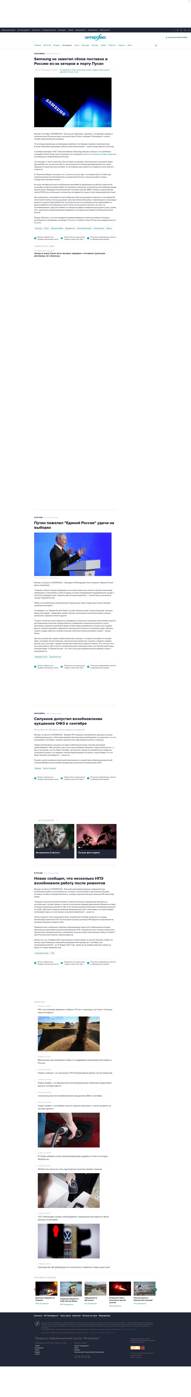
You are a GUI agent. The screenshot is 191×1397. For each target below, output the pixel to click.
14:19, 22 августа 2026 (51, 518)
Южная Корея (99, 228)
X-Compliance (39, 1348)
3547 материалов (66, 1304)
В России (47, 45)
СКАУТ (37, 1350)
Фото (130, 45)
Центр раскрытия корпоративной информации (89, 1352)
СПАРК (37, 1346)
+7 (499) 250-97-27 (110, 1333)
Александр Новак (42, 403)
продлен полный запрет (75, 387)
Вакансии (77, 1316)
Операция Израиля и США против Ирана (69, 1300)
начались (48, 341)
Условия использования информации (142, 1353)
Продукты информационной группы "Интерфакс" (67, 1338)
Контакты (38, 1316)
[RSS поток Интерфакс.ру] (85, 1356)
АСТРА (37, 1354)
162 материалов (91, 1304)
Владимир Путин (41, 657)
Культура (85, 45)
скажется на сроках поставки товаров (98, 154)
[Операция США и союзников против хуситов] (120, 1295)
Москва (95, 45)
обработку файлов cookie (129, 1329)
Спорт (76, 45)
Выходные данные (136, 1355)
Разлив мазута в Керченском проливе (143, 1299)
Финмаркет (62, 30)
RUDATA (77, 1350)
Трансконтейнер (57, 228)
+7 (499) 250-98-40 (94, 1333)
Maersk (109, 228)
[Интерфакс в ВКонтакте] (82, 1356)
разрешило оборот (72, 321)
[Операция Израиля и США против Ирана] (71, 1296)
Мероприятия (105, 30)
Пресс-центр (65, 1316)
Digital (103, 45)
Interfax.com (36, 30)
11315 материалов (42, 1304)
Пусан (46, 228)
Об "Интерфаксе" (23, 30)
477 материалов (140, 1304)
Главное (37, 45)
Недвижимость (80, 30)
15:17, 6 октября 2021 (52, 54)
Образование (93, 30)
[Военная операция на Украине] (46, 1295)
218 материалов (115, 1306)
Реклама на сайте (89, 1316)
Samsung (38, 228)
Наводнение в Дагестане (91, 1299)
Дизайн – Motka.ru (136, 1357)
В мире (57, 45)
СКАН (76, 1348)
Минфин (38, 768)
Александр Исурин (84, 228)
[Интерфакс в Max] (89, 1356)
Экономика (67, 45)
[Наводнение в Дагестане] (95, 1295)
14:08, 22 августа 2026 (53, 272)
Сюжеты (121, 45)
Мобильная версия (8, 30)
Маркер (37, 1352)
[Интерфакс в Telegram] (79, 1356)
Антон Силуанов (49, 768)
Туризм (70, 30)
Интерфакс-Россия (49, 30)
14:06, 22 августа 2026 (53, 713)
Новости (112, 45)
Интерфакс (95, 37)
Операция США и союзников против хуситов (117, 1300)
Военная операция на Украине (45, 1299)
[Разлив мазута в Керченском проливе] (145, 1295)
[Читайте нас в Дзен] (75, 1356)
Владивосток (70, 228)
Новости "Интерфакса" (81, 1346)
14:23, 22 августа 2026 (51, 873)
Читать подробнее (103, 336)
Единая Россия (55, 657)
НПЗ (52, 403)
